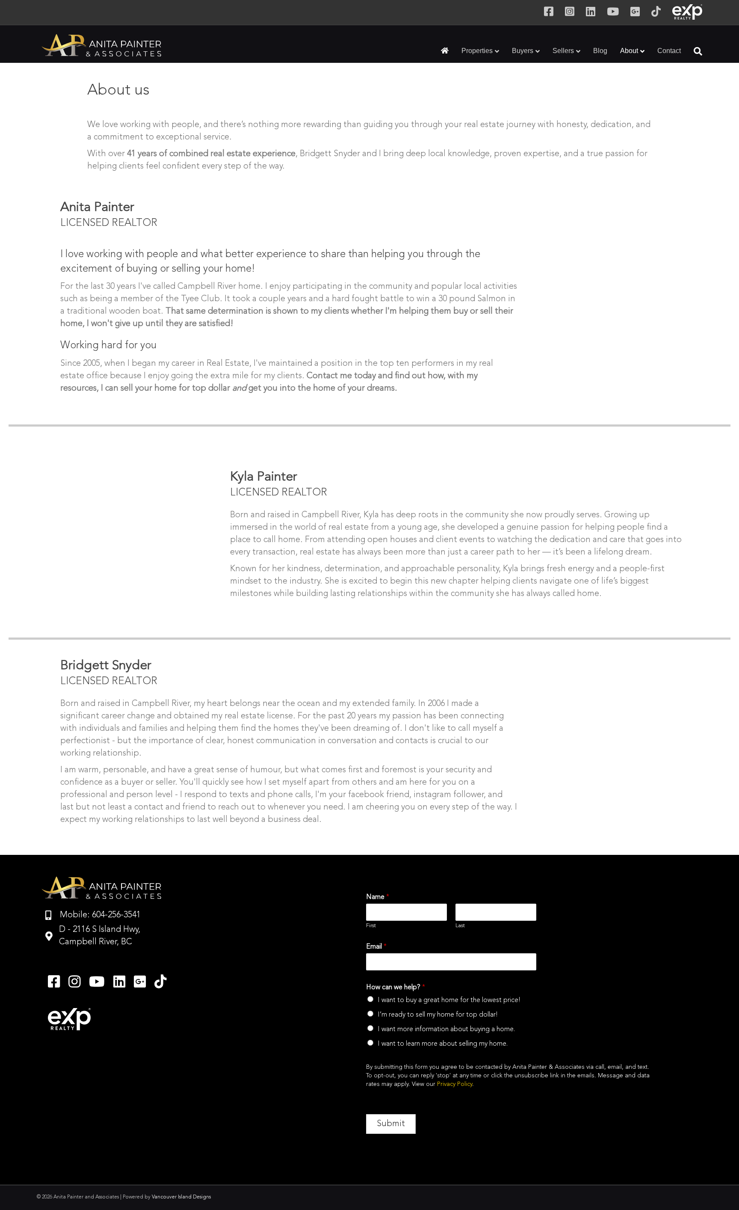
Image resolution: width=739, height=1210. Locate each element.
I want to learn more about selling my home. (443, 1044)
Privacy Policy (454, 1084)
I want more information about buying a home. (446, 1029)
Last (460, 925)
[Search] (694, 51)
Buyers (522, 50)
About (629, 50)
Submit (391, 1124)
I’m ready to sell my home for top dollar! (438, 1014)
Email (376, 946)
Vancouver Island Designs (181, 1197)
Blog (600, 50)
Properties (477, 50)
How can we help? (395, 987)
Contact (669, 50)
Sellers (563, 50)
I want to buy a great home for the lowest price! (449, 1000)
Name (377, 897)
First (371, 925)
